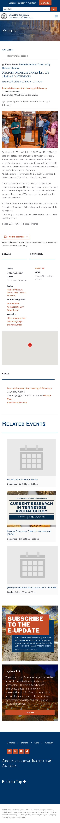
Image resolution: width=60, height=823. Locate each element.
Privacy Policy (26, 815)
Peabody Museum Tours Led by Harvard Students (16, 293)
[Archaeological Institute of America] (5, 13)
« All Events (7, 49)
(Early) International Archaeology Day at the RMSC (32, 587)
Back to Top (12, 781)
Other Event (13, 310)
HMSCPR (39, 268)
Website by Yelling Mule (40, 815)
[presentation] (31, 457)
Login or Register (17, 2)
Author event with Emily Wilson (22, 479)
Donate (45, 3)
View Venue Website (17, 402)
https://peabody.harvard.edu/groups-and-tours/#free (16, 321)
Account (49, 742)
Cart (36, 742)
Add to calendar (16, 236)
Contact (32, 2)
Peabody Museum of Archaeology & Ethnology (24, 88)
